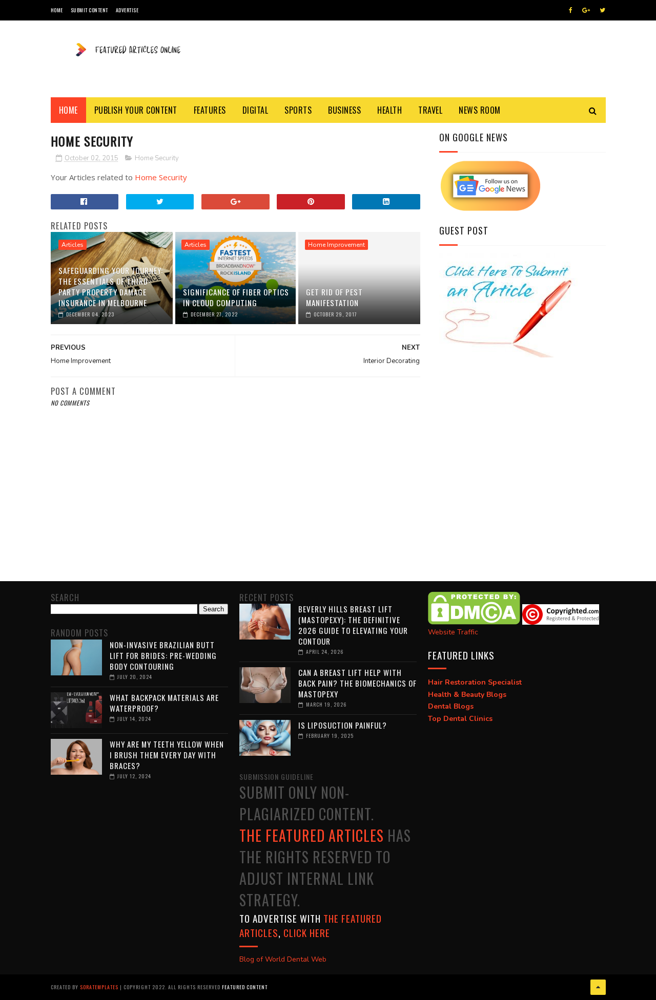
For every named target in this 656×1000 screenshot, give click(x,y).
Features (210, 110)
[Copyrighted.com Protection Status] (560, 622)
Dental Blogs (451, 706)
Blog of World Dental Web (282, 959)
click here (306, 932)
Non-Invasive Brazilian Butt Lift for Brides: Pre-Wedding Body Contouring (163, 655)
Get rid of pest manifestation (334, 297)
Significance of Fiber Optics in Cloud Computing (236, 297)
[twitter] (602, 10)
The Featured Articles (311, 835)
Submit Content (89, 10)
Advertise (127, 10)
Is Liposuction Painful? (342, 725)
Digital (255, 110)
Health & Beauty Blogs (467, 694)
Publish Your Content (135, 110)
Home (57, 10)
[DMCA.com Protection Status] (474, 622)
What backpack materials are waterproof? (164, 703)
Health (389, 110)
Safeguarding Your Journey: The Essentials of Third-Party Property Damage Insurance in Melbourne (110, 286)
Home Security (157, 158)
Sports (298, 110)
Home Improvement (336, 245)
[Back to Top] (598, 987)
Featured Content (245, 987)
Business (344, 110)
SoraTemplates (99, 987)
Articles (72, 245)
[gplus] (586, 10)
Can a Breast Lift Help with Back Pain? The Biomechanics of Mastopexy (357, 683)
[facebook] (570, 10)
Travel (430, 110)
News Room (480, 110)
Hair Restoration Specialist (475, 682)
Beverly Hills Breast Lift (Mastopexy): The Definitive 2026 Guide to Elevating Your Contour (353, 625)
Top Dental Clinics (460, 719)
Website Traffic (453, 632)
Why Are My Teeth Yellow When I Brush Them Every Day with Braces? (167, 754)
